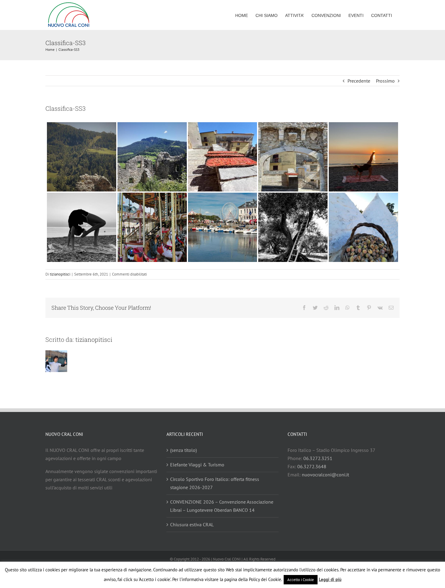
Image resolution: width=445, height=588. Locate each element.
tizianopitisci (60, 274)
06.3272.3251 (317, 458)
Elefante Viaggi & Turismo (197, 465)
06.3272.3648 (311, 466)
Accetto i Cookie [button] (300, 579)
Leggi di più (330, 579)
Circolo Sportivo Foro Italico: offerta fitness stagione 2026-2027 (214, 483)
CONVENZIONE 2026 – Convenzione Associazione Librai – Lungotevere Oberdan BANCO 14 (221, 506)
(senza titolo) (183, 450)
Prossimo (385, 81)
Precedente (359, 81)
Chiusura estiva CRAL (192, 524)
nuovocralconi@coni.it (325, 475)
